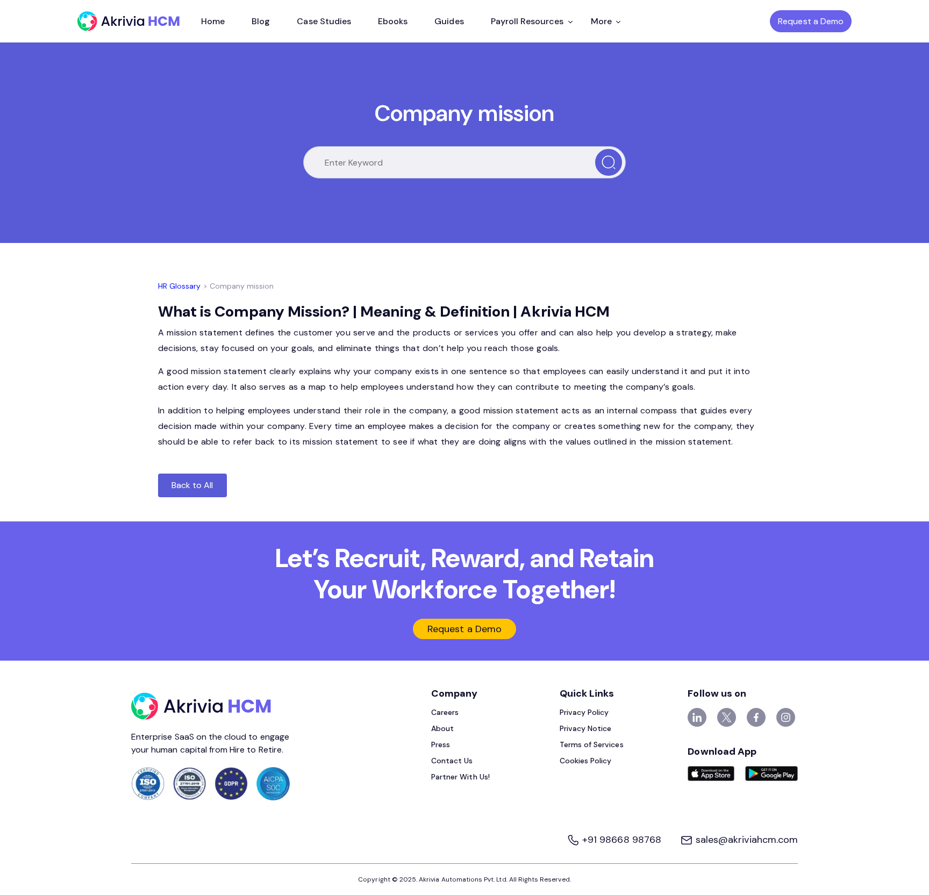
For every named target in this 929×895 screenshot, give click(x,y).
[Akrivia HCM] (128, 21)
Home (213, 21)
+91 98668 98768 (622, 839)
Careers (445, 712)
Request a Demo (811, 21)
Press (440, 744)
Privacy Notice (586, 728)
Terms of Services (592, 744)
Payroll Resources (527, 21)
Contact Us (452, 760)
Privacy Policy (584, 712)
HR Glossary (179, 286)
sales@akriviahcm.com (745, 839)
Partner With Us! (460, 777)
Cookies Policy (586, 760)
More (601, 21)
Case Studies (324, 21)
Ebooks (393, 21)
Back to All (192, 485)
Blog (261, 21)
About (442, 728)
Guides (448, 21)
